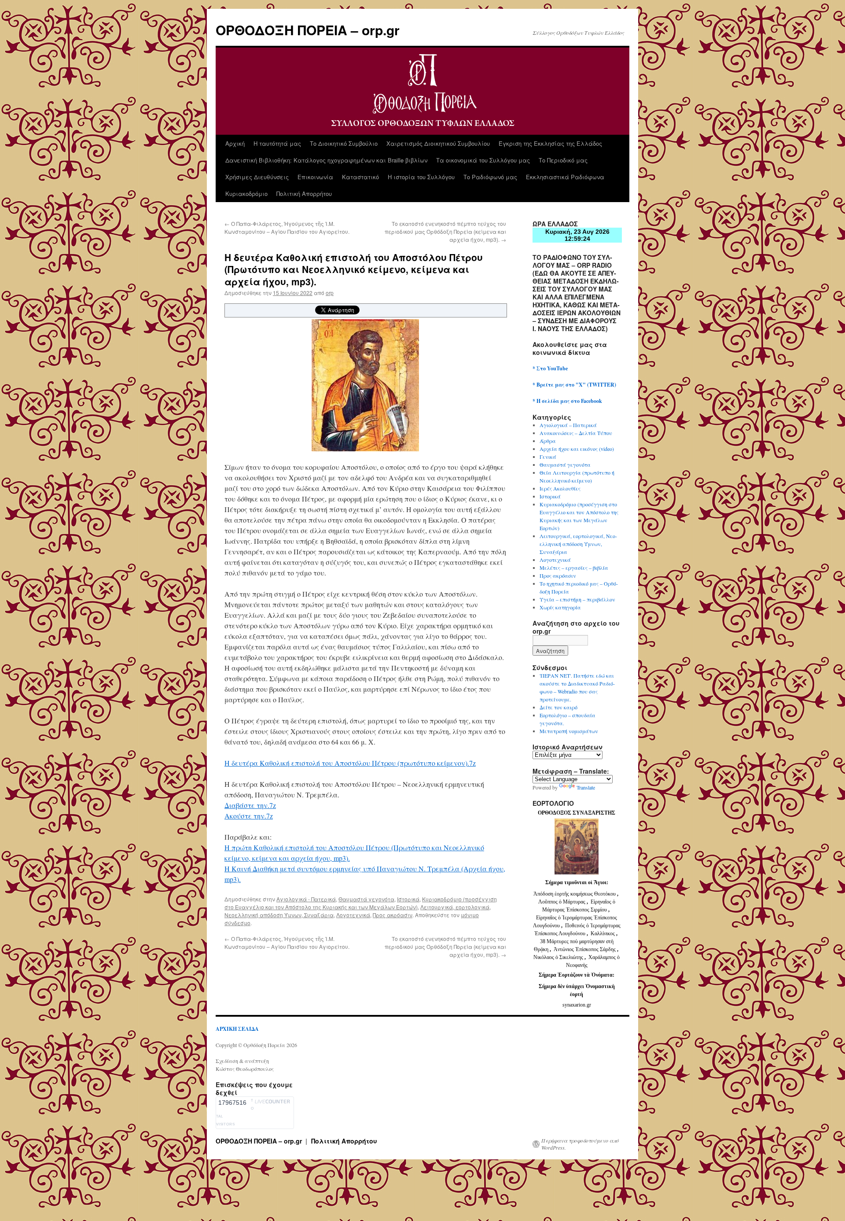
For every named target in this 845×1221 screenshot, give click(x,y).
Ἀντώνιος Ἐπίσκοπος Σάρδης (585, 949)
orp (330, 292)
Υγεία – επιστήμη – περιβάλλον (577, 599)
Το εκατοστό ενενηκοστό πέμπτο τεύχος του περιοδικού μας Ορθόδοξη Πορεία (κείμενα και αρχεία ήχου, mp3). (445, 231)
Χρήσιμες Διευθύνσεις (257, 177)
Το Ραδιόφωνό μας (490, 177)
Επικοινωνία (315, 177)
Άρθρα (548, 440)
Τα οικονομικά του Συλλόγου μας (483, 160)
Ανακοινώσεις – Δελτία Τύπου (576, 432)
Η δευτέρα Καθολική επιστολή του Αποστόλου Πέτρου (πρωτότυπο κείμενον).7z (350, 762)
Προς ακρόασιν (392, 915)
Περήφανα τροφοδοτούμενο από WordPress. (580, 1144)
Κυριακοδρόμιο (246, 193)
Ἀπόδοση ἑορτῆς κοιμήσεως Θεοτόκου (575, 894)
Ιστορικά (408, 899)
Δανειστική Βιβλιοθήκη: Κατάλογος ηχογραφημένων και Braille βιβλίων (326, 160)
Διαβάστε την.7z (250, 805)
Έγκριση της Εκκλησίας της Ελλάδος (550, 143)
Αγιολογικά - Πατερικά (306, 899)
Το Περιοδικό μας (563, 160)
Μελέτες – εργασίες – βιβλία (574, 567)
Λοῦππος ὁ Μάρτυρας (562, 902)
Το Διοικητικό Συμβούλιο (344, 143)
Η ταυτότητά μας (277, 143)
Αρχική (235, 143)
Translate (586, 787)
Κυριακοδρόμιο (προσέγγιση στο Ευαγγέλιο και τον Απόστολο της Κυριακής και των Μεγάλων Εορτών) (360, 903)
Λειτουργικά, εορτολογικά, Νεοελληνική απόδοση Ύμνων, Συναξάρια (578, 543)
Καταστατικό (360, 177)
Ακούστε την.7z (248, 815)
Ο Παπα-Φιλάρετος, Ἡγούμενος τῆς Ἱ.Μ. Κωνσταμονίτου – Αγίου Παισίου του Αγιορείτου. (286, 227)
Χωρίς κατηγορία (560, 607)
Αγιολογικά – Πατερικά (568, 424)
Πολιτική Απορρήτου (304, 193)
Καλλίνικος (603, 933)
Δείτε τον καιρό (558, 707)
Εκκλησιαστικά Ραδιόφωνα (565, 177)
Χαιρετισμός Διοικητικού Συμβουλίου (438, 143)
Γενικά (548, 456)
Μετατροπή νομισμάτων (569, 730)
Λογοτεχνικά (353, 915)
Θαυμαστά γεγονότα (366, 899)
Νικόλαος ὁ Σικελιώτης (558, 957)
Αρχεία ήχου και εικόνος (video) (577, 448)
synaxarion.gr (576, 1005)
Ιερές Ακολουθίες (560, 488)
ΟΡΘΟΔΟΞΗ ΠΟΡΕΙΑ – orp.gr (308, 29)
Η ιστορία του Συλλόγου (421, 177)
